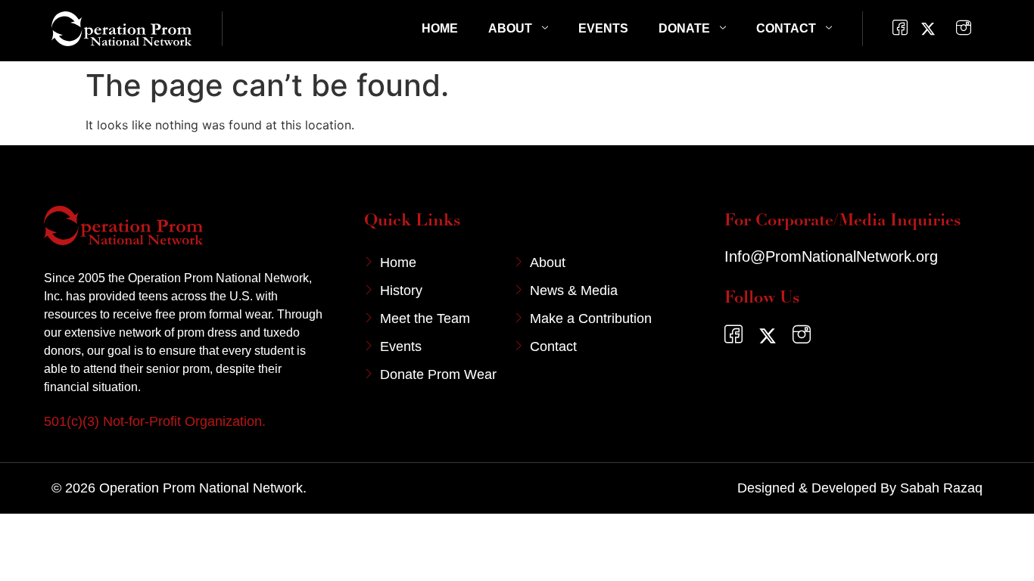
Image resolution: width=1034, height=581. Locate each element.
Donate (684, 28)
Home (440, 28)
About (510, 28)
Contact (786, 28)
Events (603, 28)
